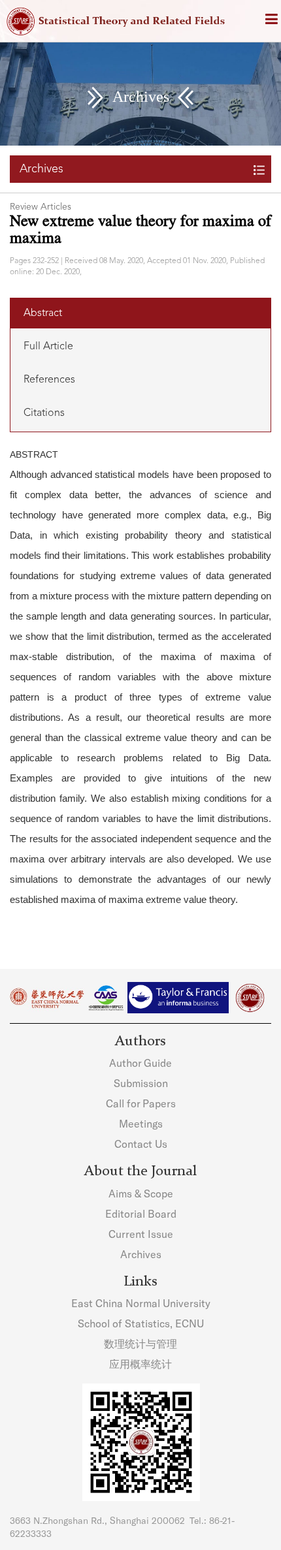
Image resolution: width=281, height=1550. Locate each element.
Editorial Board (140, 1213)
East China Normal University (140, 1303)
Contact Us (140, 1143)
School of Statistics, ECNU (141, 1323)
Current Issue (140, 1233)
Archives (140, 1254)
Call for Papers (141, 1103)
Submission (141, 1083)
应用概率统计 (140, 1363)
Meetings (141, 1123)
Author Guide (140, 1062)
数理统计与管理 (140, 1343)
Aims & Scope (140, 1193)
